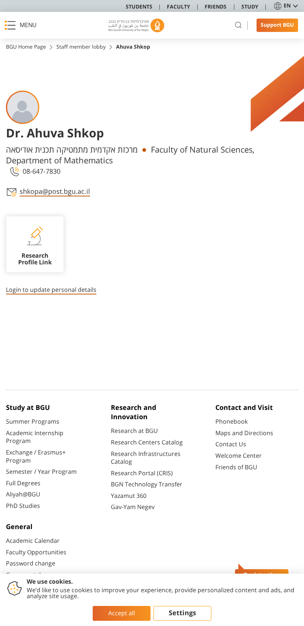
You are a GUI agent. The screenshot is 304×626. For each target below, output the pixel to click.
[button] (22, 25)
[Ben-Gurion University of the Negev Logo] (136, 25)
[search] (238, 25)
